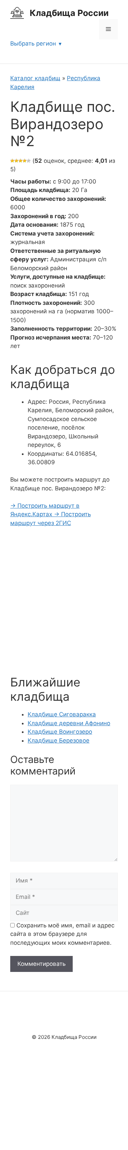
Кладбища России (69, 13)
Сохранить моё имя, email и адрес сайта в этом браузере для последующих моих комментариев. (62, 934)
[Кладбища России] (17, 12)
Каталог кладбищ (35, 78)
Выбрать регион (33, 43)
